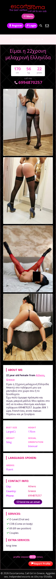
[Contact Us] (47, 25)
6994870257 (30, 82)
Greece (10, 379)
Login (32, 25)
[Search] (41, 25)
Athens (40, 375)
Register (17, 25)
